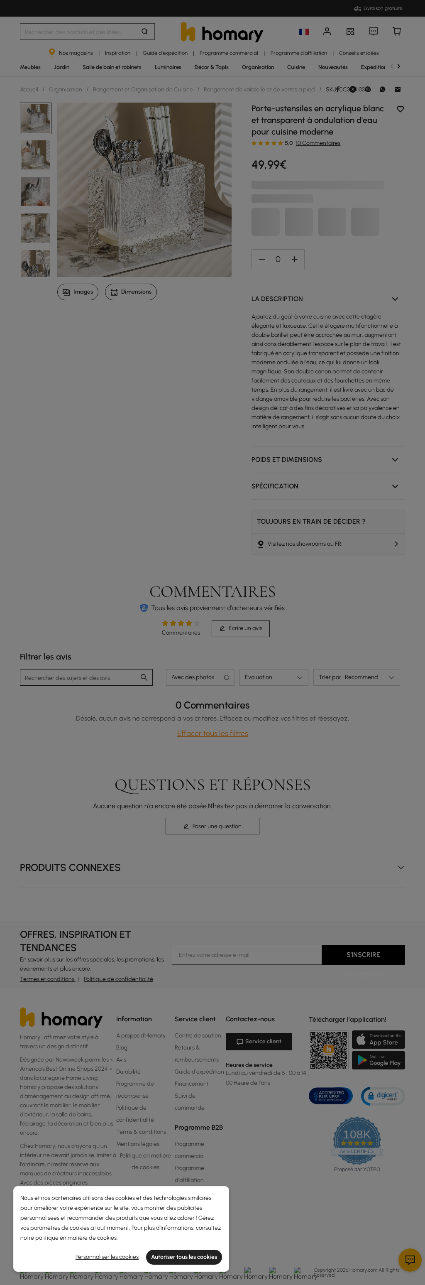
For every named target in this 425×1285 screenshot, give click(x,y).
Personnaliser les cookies (107, 1256)
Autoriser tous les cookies (184, 1256)
